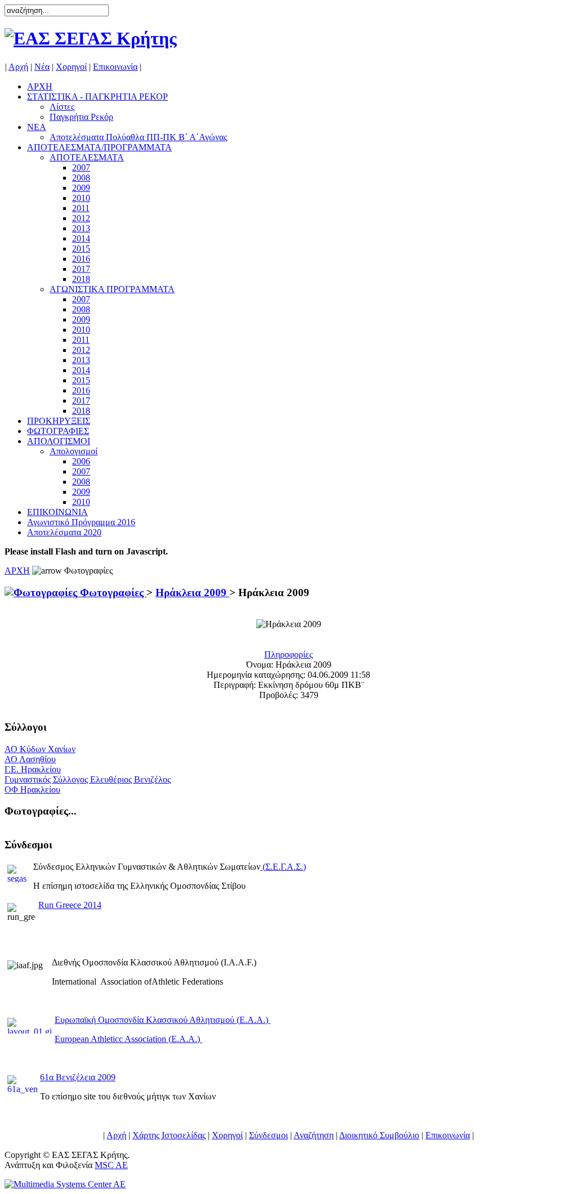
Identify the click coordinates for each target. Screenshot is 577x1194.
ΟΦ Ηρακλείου (32, 789)
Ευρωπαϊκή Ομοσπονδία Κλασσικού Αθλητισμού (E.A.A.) (162, 1020)
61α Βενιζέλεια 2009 (78, 1077)
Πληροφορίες (288, 654)
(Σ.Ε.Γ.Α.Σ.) (284, 866)
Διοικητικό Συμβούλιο (379, 1135)
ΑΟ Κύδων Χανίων (40, 749)
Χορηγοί (71, 66)
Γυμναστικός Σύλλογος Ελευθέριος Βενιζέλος (88, 779)
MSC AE (111, 1165)
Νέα (42, 66)
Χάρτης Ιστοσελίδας (169, 1135)
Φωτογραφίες (112, 592)
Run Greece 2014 (69, 905)
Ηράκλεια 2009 (192, 592)
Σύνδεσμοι (268, 1135)
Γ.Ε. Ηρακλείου (33, 769)
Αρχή (18, 66)
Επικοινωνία (115, 66)
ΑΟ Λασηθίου (30, 759)
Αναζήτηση (314, 1135)
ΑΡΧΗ (17, 570)
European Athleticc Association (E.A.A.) (128, 1039)
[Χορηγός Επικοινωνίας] (65, 1184)
